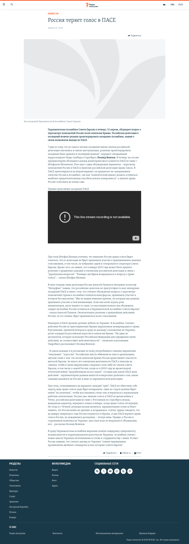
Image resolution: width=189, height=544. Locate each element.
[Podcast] (130, 471)
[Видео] (164, 5)
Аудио (55, 486)
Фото (54, 480)
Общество (14, 480)
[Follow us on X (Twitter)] (103, 471)
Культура (13, 491)
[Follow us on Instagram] (116, 471)
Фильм (55, 475)
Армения (13, 502)
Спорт (12, 496)
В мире (12, 517)
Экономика (15, 486)
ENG (172, 5)
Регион (12, 512)
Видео (55, 470)
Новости (53, 14)
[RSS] (123, 471)
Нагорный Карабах (18, 507)
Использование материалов (109, 533)
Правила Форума (147, 533)
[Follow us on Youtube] (110, 471)
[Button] (134, 36)
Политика (14, 475)
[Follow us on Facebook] (97, 471)
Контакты (57, 533)
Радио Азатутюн (17, 533)
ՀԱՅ (180, 5)
